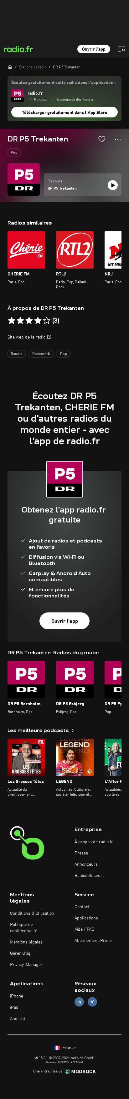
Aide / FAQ (84, 929)
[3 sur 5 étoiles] (29, 320)
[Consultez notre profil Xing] (92, 1001)
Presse (81, 853)
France (68, 1048)
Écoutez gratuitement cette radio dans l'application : (63, 83)
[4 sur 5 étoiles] (38, 320)
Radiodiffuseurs (90, 876)
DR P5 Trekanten (62, 189)
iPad (14, 1007)
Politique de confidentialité (23, 928)
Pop (14, 153)
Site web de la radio (26, 337)
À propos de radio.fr (94, 842)
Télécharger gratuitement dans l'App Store (64, 113)
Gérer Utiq (20, 953)
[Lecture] (113, 185)
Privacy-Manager (26, 965)
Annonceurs (86, 864)
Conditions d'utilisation (32, 913)
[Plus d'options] (117, 139)
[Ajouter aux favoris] (102, 139)
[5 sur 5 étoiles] (46, 320)
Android (17, 1019)
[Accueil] (10, 66)
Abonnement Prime (93, 940)
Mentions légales (26, 942)
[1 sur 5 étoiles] (11, 320)
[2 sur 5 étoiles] (20, 320)
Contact (82, 907)
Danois (16, 354)
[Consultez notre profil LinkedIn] (79, 1001)
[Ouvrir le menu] (121, 49)
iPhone (16, 996)
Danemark (41, 354)
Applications (86, 918)
